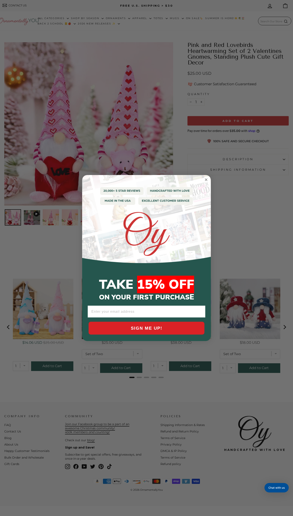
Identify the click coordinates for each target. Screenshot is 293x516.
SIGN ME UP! (146, 328)
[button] (276, 487)
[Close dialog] (206, 179)
